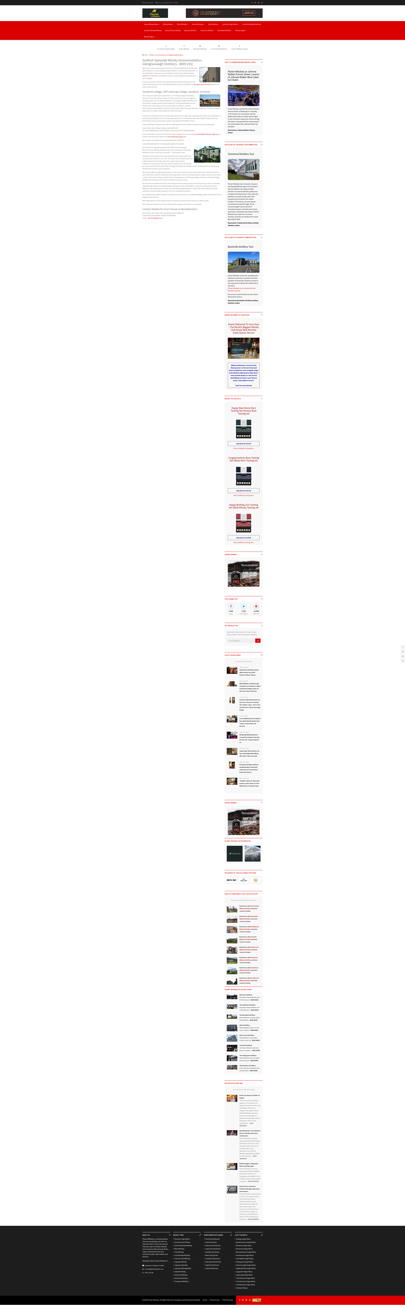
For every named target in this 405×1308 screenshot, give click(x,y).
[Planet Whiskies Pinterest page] (246, 1300)
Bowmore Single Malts (244, 1249)
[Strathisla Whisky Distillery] (232, 909)
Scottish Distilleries (212, 1239)
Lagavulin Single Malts (244, 1272)
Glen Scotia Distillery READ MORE (249, 1037)
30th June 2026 (244, 732)
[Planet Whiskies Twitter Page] (255, 2)
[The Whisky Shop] (256, 881)
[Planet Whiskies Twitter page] (243, 1300)
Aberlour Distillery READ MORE (249, 997)
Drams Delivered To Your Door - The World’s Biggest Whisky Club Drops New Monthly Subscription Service (243, 328)
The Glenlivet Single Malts (245, 1281)
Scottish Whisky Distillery (251, 24)
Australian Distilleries (213, 1262)
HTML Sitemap (227, 1300)
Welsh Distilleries (211, 1255)
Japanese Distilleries (212, 1249)
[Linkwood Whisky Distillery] (232, 981)
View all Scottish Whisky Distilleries (243, 900)
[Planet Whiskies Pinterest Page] (258, 2)
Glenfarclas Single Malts (245, 1255)
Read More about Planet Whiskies (154, 1261)
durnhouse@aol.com (155, 218)
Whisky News (167, 24)
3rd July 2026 (243, 716)
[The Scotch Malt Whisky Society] (224, 13)
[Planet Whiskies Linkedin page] (249, 1300)
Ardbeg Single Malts (243, 1239)
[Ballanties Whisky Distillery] (232, 929)
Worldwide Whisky (224, 30)
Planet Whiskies (153, 1300)
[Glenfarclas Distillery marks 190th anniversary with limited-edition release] (232, 670)
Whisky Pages (240, 30)
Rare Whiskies (182, 24)
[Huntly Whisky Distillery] (232, 939)
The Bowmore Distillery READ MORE (249, 1068)
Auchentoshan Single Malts (246, 1242)
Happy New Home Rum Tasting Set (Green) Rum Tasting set (244, 411)
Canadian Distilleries (212, 1258)
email (144, 76)
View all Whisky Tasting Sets (244, 448)
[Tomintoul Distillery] (243, 170)
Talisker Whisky (241, 1288)
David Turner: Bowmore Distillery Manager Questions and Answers (249, 1188)
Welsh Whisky (179, 1249)
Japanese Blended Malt (182, 1268)
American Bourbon (181, 1278)
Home (146, 55)
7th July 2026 (243, 697)
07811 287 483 (149, 1273)
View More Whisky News (243, 661)
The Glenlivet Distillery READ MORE (249, 1007)
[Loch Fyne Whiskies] (243, 881)
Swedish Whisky (180, 1272)
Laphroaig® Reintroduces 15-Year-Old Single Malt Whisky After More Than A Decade (249, 753)
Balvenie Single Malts (244, 1245)
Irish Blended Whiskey (182, 1255)
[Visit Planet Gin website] (235, 854)
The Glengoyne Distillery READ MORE (249, 1058)
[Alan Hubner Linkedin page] (403, 661)
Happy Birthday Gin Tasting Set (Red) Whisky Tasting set (244, 506)
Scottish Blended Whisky (153, 30)
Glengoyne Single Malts (244, 1262)
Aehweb (197, 1300)
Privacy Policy (215, 1300)
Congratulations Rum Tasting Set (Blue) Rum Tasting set (243, 459)
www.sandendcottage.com (176, 137)
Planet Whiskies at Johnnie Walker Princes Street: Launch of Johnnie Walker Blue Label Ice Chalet (243, 75)
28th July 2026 (243, 667)
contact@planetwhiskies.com (154, 1269)
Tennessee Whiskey (181, 1281)
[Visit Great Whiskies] (253, 854)
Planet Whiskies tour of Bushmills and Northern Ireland (241, 289)
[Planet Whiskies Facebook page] (239, 1300)
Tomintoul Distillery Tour (241, 154)
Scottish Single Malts (230, 24)
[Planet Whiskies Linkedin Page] (262, 2)
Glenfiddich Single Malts (245, 1258)
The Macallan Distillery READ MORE (249, 1017)
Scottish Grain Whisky (173, 30)
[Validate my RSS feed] (257, 1300)
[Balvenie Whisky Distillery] (232, 919)
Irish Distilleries (211, 1242)
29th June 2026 (244, 748)
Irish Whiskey (213, 24)
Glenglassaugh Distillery (202, 84)
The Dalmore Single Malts (245, 1278)
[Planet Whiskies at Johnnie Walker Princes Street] (243, 96)
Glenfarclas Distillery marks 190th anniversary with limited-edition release (249, 672)
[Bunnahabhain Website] (243, 574)
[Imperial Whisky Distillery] (232, 960)
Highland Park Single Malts (246, 1268)
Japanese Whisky (190, 30)
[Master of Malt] (232, 881)
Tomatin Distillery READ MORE (249, 1047)
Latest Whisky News (151, 24)
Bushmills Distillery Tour (240, 246)
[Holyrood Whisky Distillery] (232, 950)
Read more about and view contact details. (249, 908)
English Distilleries (212, 1265)
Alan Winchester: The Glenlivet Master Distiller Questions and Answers (250, 1133)
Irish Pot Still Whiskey (182, 1258)
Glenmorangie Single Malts (246, 1265)
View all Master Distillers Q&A (243, 1090)
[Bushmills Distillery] (243, 263)
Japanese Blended (181, 1265)
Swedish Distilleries (212, 1252)
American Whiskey (181, 1275)
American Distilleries (212, 1245)
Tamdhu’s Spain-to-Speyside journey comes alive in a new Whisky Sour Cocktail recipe (249, 783)
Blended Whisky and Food (248, 1113)
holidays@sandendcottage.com (207, 134)
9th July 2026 (243, 681)
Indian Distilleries (211, 1268)
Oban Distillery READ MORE (249, 1027)
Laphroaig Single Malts (244, 1275)
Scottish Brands (197, 24)
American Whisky (207, 30)
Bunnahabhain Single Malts (246, 1252)
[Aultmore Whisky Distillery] (232, 970)
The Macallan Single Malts (245, 1285)
